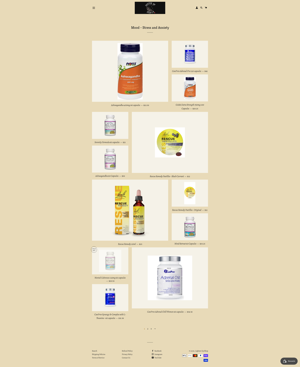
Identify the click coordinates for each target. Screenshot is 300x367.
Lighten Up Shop (201, 351)
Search (94, 351)
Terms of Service (98, 357)
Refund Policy (127, 351)
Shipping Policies (98, 354)
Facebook (157, 351)
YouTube (157, 357)
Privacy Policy (127, 354)
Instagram (158, 354)
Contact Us (126, 357)
